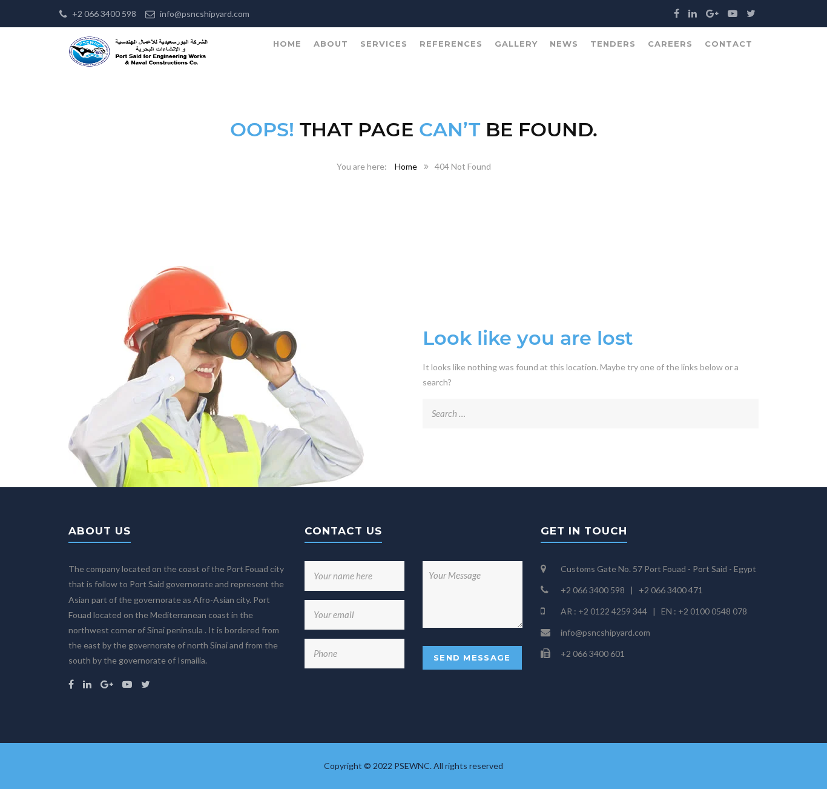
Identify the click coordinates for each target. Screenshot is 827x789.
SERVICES (383, 43)
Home (406, 166)
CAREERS (670, 43)
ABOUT (331, 43)
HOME (287, 43)
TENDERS (613, 43)
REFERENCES (451, 43)
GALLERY (516, 43)
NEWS (564, 43)
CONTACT (729, 43)
